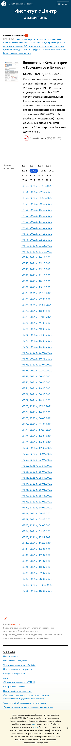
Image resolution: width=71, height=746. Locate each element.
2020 (43, 170)
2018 (24, 175)
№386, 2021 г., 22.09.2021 (36, 299)
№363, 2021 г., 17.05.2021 (36, 430)
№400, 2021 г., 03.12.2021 (36, 227)
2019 (51, 170)
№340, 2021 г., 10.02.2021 (36, 567)
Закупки (7, 677)
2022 (24, 170)
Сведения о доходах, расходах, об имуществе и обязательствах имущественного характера (26, 697)
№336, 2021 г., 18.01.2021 (36, 591)
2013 (32, 180)
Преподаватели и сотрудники (17, 669)
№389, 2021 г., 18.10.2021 (36, 281)
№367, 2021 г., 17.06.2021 (36, 406)
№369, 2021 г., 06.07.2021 (36, 394)
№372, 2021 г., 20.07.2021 (36, 382)
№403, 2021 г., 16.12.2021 (36, 210)
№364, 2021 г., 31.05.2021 (36, 424)
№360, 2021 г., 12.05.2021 (36, 448)
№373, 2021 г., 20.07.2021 (36, 376)
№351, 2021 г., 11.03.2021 (36, 501)
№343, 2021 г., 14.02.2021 (36, 549)
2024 (40, 165)
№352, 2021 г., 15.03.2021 (36, 495)
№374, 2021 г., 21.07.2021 (36, 370)
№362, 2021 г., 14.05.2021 (36, 436)
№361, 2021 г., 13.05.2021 (36, 442)
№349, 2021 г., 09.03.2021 (36, 513)
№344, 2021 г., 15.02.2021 (36, 543)
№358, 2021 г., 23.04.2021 (36, 460)
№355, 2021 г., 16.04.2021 (36, 477)
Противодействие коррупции (17, 691)
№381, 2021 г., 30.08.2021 (36, 329)
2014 (24, 180)
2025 (32, 165)
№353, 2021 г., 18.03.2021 (36, 489)
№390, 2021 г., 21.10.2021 (36, 275)
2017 (32, 175)
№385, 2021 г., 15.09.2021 (36, 305)
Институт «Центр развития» (35, 14)
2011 (48, 180)
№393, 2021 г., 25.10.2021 (36, 263)
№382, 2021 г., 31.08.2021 (36, 323)
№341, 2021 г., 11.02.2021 (36, 561)
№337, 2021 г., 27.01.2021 (36, 585)
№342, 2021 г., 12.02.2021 (36, 555)
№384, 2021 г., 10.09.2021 (36, 311)
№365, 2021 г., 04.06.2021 (36, 418)
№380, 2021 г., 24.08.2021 (36, 335)
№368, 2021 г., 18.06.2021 (36, 400)
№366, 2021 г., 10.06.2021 (36, 412)
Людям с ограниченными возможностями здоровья (28, 707)
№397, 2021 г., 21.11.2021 (36, 245)
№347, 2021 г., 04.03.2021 (36, 525)
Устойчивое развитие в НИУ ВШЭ (19, 664)
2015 (48, 175)
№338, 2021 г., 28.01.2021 (36, 579)
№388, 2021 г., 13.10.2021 (36, 287)
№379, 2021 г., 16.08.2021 (36, 341)
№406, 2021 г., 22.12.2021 (36, 192)
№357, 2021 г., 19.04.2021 (36, 466)
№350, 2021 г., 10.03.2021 (36, 507)
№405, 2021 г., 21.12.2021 (36, 198)
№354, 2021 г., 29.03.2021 (36, 483)
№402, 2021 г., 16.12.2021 (36, 216)
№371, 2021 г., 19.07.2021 (36, 388)
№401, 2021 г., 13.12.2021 (36, 221)
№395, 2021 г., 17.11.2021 (36, 251)
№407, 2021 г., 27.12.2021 (36, 186)
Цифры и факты (10, 656)
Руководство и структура (15, 660)
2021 (33, 170)
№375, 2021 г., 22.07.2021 (36, 364)
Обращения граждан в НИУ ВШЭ (19, 682)
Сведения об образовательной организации (24, 702)
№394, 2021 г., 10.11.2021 (36, 257)
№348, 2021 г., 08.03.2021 (36, 519)
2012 (40, 180)
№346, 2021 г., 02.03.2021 (36, 531)
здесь (34, 724)
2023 (48, 165)
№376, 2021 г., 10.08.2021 (36, 358)
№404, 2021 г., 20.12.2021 (36, 204)
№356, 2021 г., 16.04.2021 (36, 471)
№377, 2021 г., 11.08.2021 (36, 352)
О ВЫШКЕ (9, 651)
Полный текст (38, 138)
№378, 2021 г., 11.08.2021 (36, 347)
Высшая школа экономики (20, 3)
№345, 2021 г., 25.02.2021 (36, 537)
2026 (24, 165)
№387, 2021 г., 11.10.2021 (36, 293)
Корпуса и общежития (14, 673)
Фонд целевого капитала (15, 686)
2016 (40, 175)
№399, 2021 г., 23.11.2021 (36, 233)
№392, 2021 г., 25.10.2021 (36, 269)
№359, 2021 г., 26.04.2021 (36, 454)
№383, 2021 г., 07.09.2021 (36, 317)
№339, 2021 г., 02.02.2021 (36, 573)
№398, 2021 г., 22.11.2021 (36, 239)
